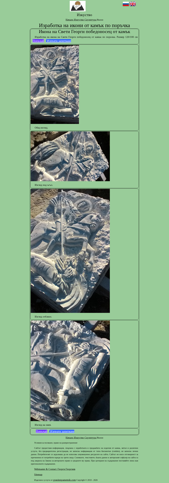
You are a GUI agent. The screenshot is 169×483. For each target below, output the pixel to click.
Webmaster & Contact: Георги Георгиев (54, 469)
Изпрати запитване (58, 41)
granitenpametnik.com (64, 480)
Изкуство (79, 19)
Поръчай (38, 41)
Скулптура (91, 19)
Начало (70, 19)
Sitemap (38, 474)
